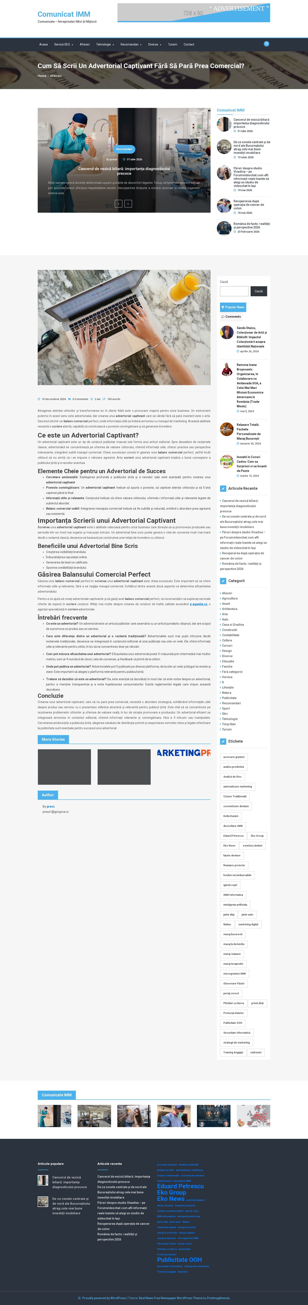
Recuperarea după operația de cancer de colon (249, 204)
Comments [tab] (233, 316)
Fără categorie (232, 671)
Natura (226, 692)
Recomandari (129, 44)
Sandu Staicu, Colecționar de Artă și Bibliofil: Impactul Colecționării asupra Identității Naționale (252, 337)
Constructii (229, 630)
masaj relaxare (232, 954)
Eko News (229, 845)
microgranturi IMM (234, 973)
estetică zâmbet (252, 845)
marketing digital (248, 924)
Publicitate (229, 698)
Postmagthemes (218, 1298)
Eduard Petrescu (233, 835)
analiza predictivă (233, 766)
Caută (224, 282)
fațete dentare (232, 855)
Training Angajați (233, 1052)
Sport (226, 708)
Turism (172, 44)
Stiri (225, 713)
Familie (227, 666)
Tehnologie (103, 44)
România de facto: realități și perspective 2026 (252, 225)
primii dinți (257, 1003)
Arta (225, 614)
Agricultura (230, 598)
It (223, 682)
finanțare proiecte (234, 865)
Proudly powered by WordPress (104, 1298)
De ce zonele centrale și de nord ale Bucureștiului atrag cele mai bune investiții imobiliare (252, 147)
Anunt (226, 603)
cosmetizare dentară (235, 806)
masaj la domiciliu (233, 944)
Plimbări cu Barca (233, 1003)
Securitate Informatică (236, 1032)
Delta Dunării (230, 816)
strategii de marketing (236, 1042)
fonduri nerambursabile (237, 875)
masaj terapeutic (233, 963)
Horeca (227, 677)
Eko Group (257, 835)
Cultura (227, 640)
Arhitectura (229, 609)
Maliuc (227, 924)
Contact (189, 44)
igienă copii (230, 885)
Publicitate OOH (232, 1022)
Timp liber (229, 724)
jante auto (247, 914)
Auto (225, 619)
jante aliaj (228, 914)
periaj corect (231, 993)
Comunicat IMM (64, 14)
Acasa (43, 44)
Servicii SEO (62, 44)
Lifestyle (228, 687)
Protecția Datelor (233, 1013)
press (113, 159)
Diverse (153, 44)
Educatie (228, 661)
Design (227, 650)
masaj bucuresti (232, 934)
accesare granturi (234, 757)
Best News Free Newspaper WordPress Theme (171, 1298)
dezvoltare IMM (233, 826)
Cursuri (227, 645)
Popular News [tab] (235, 307)
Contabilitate (230, 635)
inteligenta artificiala (235, 904)
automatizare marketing (237, 786)
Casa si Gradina (233, 624)
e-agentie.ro (198, 604)
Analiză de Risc (232, 776)
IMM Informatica (233, 894)
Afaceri (85, 44)
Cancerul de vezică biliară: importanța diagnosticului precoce (124, 171)
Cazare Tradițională (234, 796)
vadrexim (255, 1052)
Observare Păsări (233, 983)
